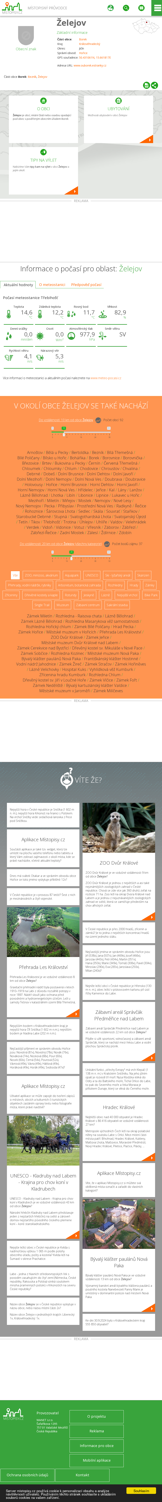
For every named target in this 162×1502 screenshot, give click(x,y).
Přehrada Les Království (120, 632)
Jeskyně (89, 595)
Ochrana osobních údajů (27, 1475)
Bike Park (150, 595)
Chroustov (110, 468)
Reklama (96, 1431)
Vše (15, 575)
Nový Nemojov (28, 506)
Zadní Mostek (72, 532)
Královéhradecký (89, 44)
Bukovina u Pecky (70, 463)
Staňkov (130, 511)
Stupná (60, 516)
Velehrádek (136, 522)
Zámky (149, 585)
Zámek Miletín (39, 616)
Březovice (30, 463)
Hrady (134, 585)
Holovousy (34, 484)
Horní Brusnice (74, 484)
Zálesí (92, 532)
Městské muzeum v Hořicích (71, 632)
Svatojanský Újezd (130, 516)
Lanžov (136, 490)
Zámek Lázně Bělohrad (41, 621)
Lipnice (102, 495)
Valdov (116, 522)
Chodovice (89, 468)
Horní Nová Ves (61, 490)
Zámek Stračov (98, 664)
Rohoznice (34, 511)
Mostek (84, 500)
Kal (112, 490)
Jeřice (101, 490)
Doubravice (135, 479)
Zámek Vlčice (101, 680)
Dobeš (49, 474)
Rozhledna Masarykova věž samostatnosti (102, 621)
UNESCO (92, 575)
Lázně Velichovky (44, 669)
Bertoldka (80, 452)
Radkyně (124, 506)
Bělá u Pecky (57, 452)
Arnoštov (35, 452)
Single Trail (42, 605)
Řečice (140, 506)
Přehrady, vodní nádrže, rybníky (29, 585)
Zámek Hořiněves (130, 664)
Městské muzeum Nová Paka (113, 653)
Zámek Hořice (30, 632)
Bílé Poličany (28, 457)
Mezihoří (36, 500)
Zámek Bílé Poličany (92, 626)
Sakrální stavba (117, 605)
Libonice (85, 495)
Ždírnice (108, 532)
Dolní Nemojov (59, 479)
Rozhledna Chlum (105, 674)
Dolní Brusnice (71, 474)
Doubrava (113, 479)
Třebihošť (51, 522)
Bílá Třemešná (120, 452)
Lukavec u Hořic (125, 495)
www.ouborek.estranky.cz (90, 65)
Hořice (83, 53)
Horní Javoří (127, 484)
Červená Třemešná (121, 463)
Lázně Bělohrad (34, 495)
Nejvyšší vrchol (127, 595)
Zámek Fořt (126, 680)
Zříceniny (11, 595)
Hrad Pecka (123, 626)
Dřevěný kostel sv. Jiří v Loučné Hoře (54, 680)
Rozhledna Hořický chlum (48, 626)
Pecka (49, 506)
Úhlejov (86, 522)
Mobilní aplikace (97, 1460)
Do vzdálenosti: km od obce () (61, 544)
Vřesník (94, 527)
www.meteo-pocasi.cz (105, 378)
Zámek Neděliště (48, 685)
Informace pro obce (97, 1445)
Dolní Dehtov (98, 474)
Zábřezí (129, 527)
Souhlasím (141, 1490)
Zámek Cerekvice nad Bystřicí (43, 648)
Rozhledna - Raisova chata (79, 616)
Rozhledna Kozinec (67, 653)
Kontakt (82, 1475)
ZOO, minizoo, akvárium (41, 575)
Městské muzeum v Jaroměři (64, 690)
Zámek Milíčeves (108, 690)
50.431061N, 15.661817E (95, 57)
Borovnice (111, 457)
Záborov (111, 527)
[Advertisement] (81, 232)
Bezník (32, 77)
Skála (98, 511)
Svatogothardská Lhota (90, 516)
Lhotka (57, 495)
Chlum (71, 468)
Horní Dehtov (102, 484)
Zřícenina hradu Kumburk (62, 674)
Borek (83, 39)
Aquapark (71, 575)
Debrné (33, 474)
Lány (122, 490)
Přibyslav (66, 506)
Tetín (23, 522)
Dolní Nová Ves (88, 479)
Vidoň (47, 527)
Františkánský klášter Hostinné (111, 658)
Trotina (69, 522)
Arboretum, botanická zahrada (79, 585)
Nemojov (102, 500)
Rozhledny (115, 585)
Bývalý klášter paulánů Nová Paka (51, 658)
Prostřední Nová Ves (95, 506)
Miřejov (68, 500)
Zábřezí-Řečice (44, 532)
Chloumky (52, 468)
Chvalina (130, 468)
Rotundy (70, 595)
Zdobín (125, 532)
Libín (71, 495)
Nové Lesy (122, 500)
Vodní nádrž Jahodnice (36, 664)
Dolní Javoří (123, 474)
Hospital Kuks (74, 669)
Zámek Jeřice (97, 637)
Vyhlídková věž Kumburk (111, 669)
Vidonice (63, 527)
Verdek (32, 527)
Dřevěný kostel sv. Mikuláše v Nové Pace (107, 648)
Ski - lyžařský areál (117, 575)
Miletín (53, 500)
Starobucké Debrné (33, 516)
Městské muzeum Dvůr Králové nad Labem (79, 642)
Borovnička (132, 457)
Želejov (71, 22)
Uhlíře (101, 522)
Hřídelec (85, 490)
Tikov (35, 522)
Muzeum (63, 605)
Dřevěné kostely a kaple (41, 595)
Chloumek (31, 468)
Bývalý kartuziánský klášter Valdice (96, 685)
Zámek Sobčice (34, 653)
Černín (94, 463)
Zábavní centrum (88, 605)
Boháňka (78, 457)
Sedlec (84, 511)
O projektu (96, 1416)
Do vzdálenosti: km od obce (66, 420)
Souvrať (113, 511)
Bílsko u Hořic (55, 457)
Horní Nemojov (31, 490)
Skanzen (143, 575)
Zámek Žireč (70, 664)
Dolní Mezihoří (29, 479)
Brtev (46, 463)
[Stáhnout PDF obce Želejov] (146, 85)
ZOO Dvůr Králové (67, 637)
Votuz (79, 527)
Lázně (105, 595)
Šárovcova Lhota (60, 511)
